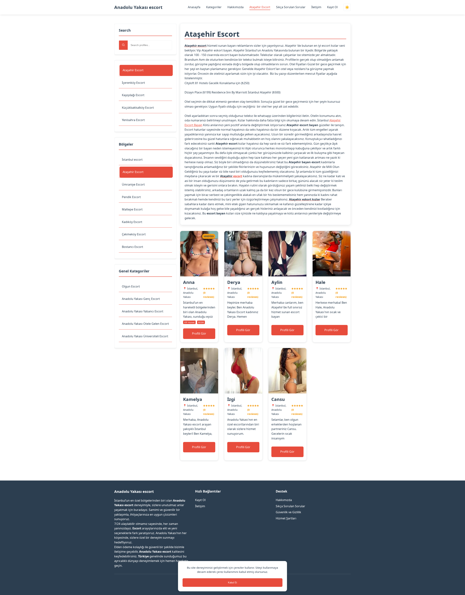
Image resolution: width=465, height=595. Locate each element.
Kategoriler (214, 7)
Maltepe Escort (132, 209)
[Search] (123, 45)
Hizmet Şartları (286, 518)
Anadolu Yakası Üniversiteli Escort (145, 336)
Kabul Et (232, 582)
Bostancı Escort (132, 247)
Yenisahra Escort (133, 120)
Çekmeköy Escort (134, 234)
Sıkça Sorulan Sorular (291, 7)
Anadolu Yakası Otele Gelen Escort (145, 324)
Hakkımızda (235, 7)
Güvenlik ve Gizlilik (288, 512)
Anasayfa (194, 7)
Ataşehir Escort (259, 7)
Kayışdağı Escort (133, 95)
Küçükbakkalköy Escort (138, 108)
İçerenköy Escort (133, 83)
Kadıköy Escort (132, 222)
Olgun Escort (131, 286)
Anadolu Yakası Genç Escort (141, 299)
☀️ (347, 7)
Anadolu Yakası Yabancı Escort (142, 311)
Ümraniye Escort (133, 184)
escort (237, 176)
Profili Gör (199, 333)
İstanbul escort (132, 160)
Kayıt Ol (332, 7)
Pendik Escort (131, 197)
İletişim (316, 7)
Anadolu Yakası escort (138, 7)
